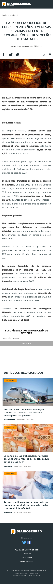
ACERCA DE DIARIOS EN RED (26, 550)
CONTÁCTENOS (27, 557)
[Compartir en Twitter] (10, 56)
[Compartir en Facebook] (3, 56)
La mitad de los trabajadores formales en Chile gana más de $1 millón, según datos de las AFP (26, 459)
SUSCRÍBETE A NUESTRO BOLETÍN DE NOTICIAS (26, 332)
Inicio (4, 15)
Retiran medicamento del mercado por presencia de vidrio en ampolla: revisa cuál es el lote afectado (26, 505)
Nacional (14, 15)
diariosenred (9, 420)
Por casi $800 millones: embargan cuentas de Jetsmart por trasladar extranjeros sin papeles (24, 412)
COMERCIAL (26, 553)
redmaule (8, 466)
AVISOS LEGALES (26, 561)
